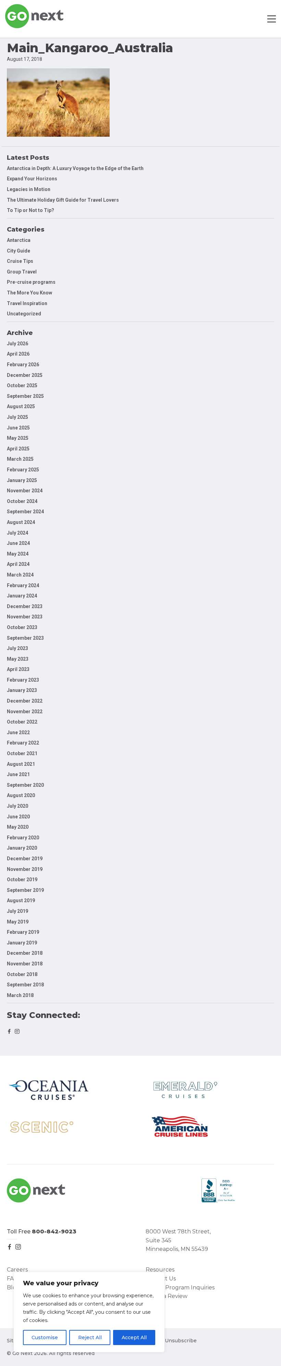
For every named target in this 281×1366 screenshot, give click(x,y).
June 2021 (18, 774)
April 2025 (18, 448)
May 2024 (17, 554)
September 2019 (25, 890)
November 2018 (24, 963)
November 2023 (24, 616)
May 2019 (17, 922)
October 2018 (22, 974)
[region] (89, 1312)
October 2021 (22, 753)
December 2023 (24, 606)
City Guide (18, 251)
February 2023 (23, 680)
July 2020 (17, 806)
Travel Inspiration (27, 303)
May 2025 (17, 438)
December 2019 (24, 858)
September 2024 (25, 511)
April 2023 (18, 669)
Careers (17, 1269)
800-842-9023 (54, 1231)
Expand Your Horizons (32, 178)
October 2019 (22, 879)
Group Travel (22, 272)
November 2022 (24, 711)
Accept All (134, 1337)
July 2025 (17, 417)
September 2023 (25, 638)
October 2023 (22, 627)
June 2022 (18, 732)
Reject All (90, 1337)
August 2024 (21, 522)
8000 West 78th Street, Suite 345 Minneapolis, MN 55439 (178, 1240)
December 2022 (24, 701)
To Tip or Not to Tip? (31, 210)
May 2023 (17, 659)
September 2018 (25, 984)
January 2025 (22, 480)
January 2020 (22, 848)
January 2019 (22, 942)
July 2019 (17, 911)
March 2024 (20, 575)
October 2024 (22, 501)
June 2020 (18, 816)
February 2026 (23, 364)
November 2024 (24, 490)
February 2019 (23, 932)
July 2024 (17, 533)
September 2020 (25, 785)
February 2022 (23, 743)
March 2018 (20, 995)
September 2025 (25, 396)
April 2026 (18, 354)
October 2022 (22, 722)
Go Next (34, 16)
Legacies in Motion (28, 189)
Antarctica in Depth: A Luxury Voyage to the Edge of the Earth (75, 168)
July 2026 (17, 343)
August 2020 (21, 795)
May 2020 (17, 827)
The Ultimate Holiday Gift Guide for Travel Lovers (63, 200)
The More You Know (29, 292)
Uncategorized (24, 313)
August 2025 (21, 406)
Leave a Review (166, 1296)
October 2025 (22, 385)
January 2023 (22, 690)
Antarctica (18, 240)
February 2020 (23, 837)
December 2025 (24, 375)
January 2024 (22, 595)
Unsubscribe (181, 1340)
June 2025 (18, 427)
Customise (45, 1337)
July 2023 (17, 648)
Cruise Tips (20, 261)
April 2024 (18, 564)
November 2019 (24, 869)
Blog (13, 1287)
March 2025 (20, 459)
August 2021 (21, 764)
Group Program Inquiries (180, 1287)
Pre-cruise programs (31, 282)
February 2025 (23, 469)
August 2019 (21, 900)
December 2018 (24, 953)
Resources (160, 1269)
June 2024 (18, 543)
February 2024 (23, 585)
